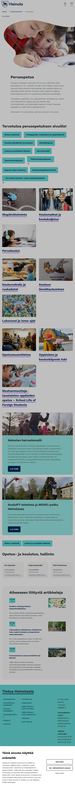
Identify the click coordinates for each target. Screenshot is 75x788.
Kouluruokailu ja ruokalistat (14, 287)
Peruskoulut (11, 250)
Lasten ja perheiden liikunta (17, 151)
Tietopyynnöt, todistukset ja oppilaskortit (45, 135)
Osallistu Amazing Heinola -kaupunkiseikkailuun (20, 607)
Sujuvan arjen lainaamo (15, 170)
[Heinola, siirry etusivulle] (12, 4)
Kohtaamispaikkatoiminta (44, 170)
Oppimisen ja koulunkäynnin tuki (53, 357)
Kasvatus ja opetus (16, 11)
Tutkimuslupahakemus (40, 159)
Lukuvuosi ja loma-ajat (18, 320)
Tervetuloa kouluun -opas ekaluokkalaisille (25, 178)
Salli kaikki (60, 762)
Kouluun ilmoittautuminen (51, 287)
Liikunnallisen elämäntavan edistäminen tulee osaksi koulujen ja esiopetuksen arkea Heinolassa (25, 632)
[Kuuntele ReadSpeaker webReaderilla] (28, 163)
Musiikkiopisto (46, 143)
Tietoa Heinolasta (18, 691)
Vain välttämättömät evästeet (59, 768)
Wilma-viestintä (11, 135)
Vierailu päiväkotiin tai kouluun (18, 143)
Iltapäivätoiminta (14, 214)
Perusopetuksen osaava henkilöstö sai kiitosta (24, 657)
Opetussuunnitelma (16, 354)
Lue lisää (14, 469)
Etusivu (4, 11)
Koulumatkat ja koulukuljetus (50, 217)
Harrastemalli (43, 151)
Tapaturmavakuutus (13, 160)
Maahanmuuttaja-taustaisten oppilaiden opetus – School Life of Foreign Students (19, 398)
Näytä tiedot (59, 773)
